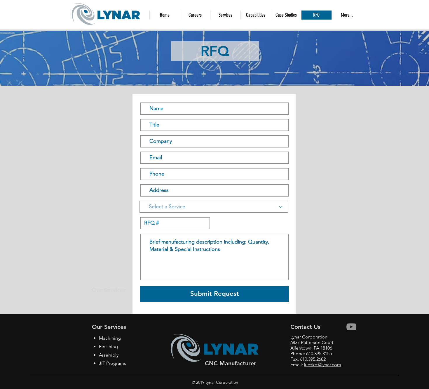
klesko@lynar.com (322, 364)
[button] (255, 15)
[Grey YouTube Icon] (351, 327)
